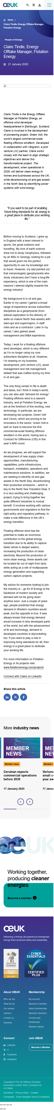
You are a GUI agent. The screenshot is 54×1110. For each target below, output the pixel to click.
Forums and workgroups (34, 1020)
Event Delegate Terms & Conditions (33, 1097)
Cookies (34, 1093)
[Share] (7, 1104)
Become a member (38, 1004)
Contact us (9, 1018)
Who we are (9, 999)
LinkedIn (11, 1045)
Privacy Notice (22, 1093)
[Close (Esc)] (10, 1104)
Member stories (36, 1026)
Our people (9, 1008)
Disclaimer (9, 1093)
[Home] (6, 20)
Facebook (12, 1054)
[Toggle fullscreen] (4, 1104)
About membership (38, 1008)
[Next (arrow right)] (4, 1108)
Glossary (8, 1022)
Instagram (12, 1059)
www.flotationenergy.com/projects (24, 667)
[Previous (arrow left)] (1, 1108)
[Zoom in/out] (1, 1104)
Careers (7, 1013)
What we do (9, 1004)
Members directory (38, 1013)
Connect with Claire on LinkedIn (23, 676)
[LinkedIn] (7, 696)
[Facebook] (23, 696)
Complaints (9, 1097)
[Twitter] (15, 696)
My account (34, 999)
